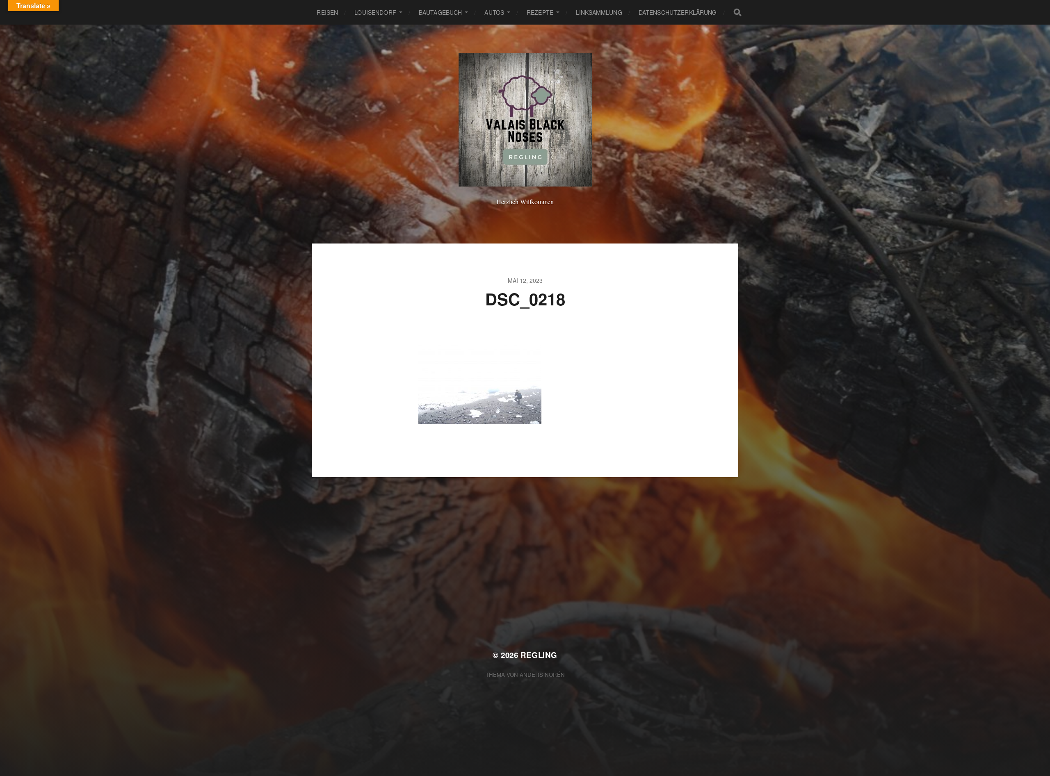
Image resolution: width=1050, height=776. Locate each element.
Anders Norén (542, 674)
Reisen (327, 12)
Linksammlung (599, 12)
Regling (538, 654)
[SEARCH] (737, 12)
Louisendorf (375, 12)
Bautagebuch (440, 12)
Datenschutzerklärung (678, 12)
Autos (494, 12)
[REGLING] (525, 120)
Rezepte (540, 12)
